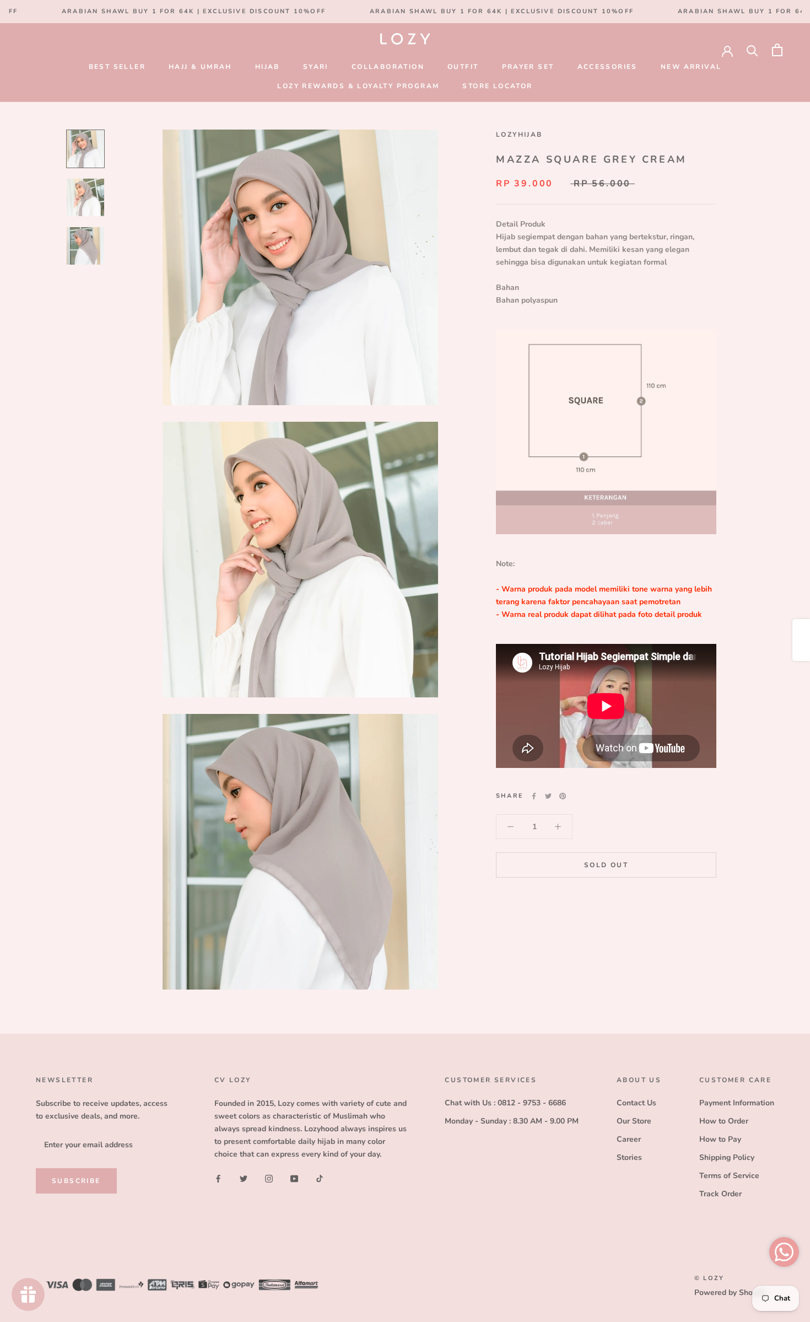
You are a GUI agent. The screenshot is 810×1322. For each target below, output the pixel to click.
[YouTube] (294, 1177)
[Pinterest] (562, 796)
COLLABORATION (388, 66)
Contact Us (636, 1103)
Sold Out (606, 865)
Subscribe (76, 1180)
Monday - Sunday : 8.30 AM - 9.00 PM (512, 1121)
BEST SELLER (117, 66)
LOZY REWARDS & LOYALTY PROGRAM (358, 86)
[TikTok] (319, 1177)
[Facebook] (534, 796)
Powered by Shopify (730, 1292)
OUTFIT (462, 66)
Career (629, 1139)
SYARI (315, 66)
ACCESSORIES (607, 66)
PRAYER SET (528, 66)
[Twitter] (548, 796)
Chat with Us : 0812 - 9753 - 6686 (505, 1103)
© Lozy (709, 1278)
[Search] (752, 50)
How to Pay (720, 1139)
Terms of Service (729, 1175)
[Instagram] (269, 1177)
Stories (629, 1157)
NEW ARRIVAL (691, 66)
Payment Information (736, 1103)
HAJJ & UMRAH (200, 66)
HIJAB (267, 66)
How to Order (723, 1121)
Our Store (634, 1121)
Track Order (720, 1194)
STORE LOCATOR (497, 86)
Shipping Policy (726, 1157)
